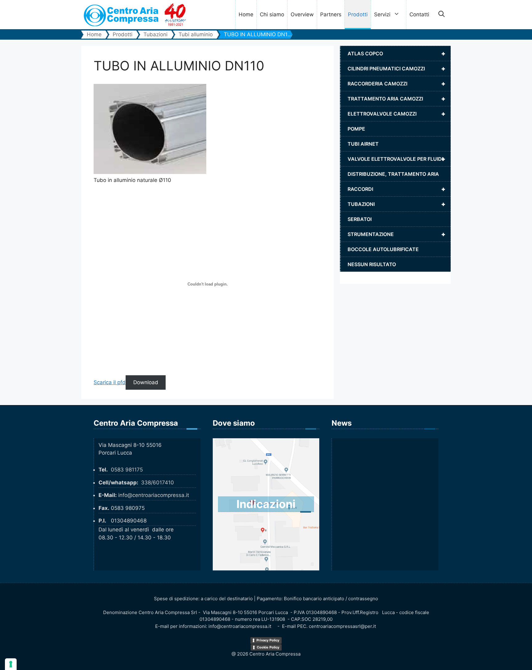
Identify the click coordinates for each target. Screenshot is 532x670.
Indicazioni (266, 504)
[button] (441, 15)
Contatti (419, 14)
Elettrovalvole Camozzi (396, 113)
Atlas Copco (396, 53)
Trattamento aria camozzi (396, 98)
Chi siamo (272, 14)
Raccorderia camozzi (396, 83)
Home (246, 14)
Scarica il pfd (110, 382)
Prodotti (358, 14)
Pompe (356, 129)
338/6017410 (157, 482)
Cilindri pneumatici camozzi (396, 68)
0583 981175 (127, 470)
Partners (330, 14)
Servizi (382, 14)
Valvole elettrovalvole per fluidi (396, 159)
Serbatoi (360, 219)
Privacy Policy (267, 640)
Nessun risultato (372, 264)
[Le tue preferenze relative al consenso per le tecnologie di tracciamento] (11, 664)
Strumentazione (396, 234)
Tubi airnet (363, 144)
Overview (302, 14)
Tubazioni (396, 204)
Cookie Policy (268, 647)
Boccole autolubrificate (383, 249)
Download (145, 382)
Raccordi (396, 189)
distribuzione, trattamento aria (393, 174)
